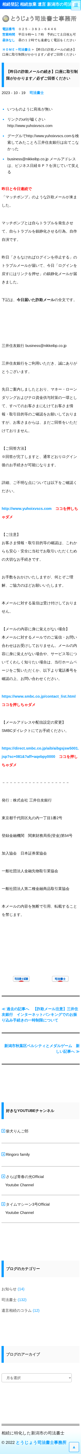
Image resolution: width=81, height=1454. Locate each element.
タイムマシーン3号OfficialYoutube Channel (26, 1208)
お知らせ (9, 1289)
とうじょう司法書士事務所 (41, 1442)
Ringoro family (18, 1154)
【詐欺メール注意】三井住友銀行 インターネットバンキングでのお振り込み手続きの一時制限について (40, 1014)
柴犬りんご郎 (17, 1131)
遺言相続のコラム (17, 1310)
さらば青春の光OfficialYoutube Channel (23, 1181)
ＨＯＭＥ (8, 49)
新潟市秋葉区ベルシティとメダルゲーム (42, 1048)
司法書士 (24, 49)
